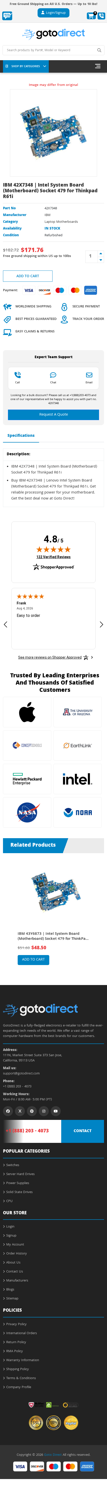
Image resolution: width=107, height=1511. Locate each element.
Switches (12, 1165)
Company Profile (18, 1387)
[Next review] (101, 624)
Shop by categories (26, 66)
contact (83, 1131)
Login (10, 1226)
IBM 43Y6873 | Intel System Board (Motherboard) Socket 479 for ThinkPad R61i (53, 936)
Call (17, 382)
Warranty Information (22, 1360)
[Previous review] (5, 624)
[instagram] (44, 1111)
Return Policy (16, 1342)
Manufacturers (17, 1280)
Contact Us (14, 1271)
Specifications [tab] (21, 436)
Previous (8, 911)
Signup (11, 1235)
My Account (15, 1244)
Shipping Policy (17, 1369)
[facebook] (8, 1111)
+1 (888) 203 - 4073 (17, 1086)
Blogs (10, 1289)
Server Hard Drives (20, 1174)
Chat (53, 382)
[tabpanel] (54, 915)
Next (98, 911)
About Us (13, 1262)
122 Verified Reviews (53, 557)
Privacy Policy (16, 1324)
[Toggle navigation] (98, 66)
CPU (9, 1201)
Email (89, 382)
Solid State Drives (19, 1192)
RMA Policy (14, 1351)
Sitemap (12, 1298)
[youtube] (56, 1111)
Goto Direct (53, 1455)
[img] (53, 549)
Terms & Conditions (21, 1378)
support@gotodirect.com (21, 1073)
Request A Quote (53, 415)
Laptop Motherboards (61, 222)
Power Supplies (17, 1183)
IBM (48, 215)
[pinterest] (32, 1111)
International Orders (21, 1333)
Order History (16, 1253)
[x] (20, 1111)
